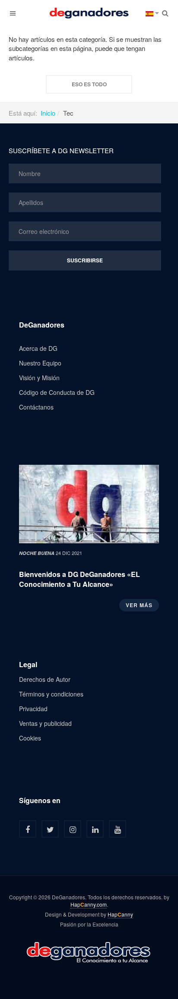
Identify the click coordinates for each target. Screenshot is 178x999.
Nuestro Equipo (40, 363)
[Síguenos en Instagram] (72, 829)
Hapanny (120, 914)
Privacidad (33, 708)
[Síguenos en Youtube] (117, 829)
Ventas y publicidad (45, 723)
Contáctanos (36, 407)
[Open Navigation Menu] (13, 12)
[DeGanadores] (89, 13)
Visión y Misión (39, 377)
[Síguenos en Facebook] (27, 829)
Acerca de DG (38, 348)
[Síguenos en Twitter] (50, 829)
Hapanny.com (88, 904)
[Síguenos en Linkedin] (95, 829)
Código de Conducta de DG (57, 392)
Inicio (48, 112)
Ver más (139, 605)
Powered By (89, 951)
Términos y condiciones (51, 694)
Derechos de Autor (44, 679)
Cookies (30, 738)
